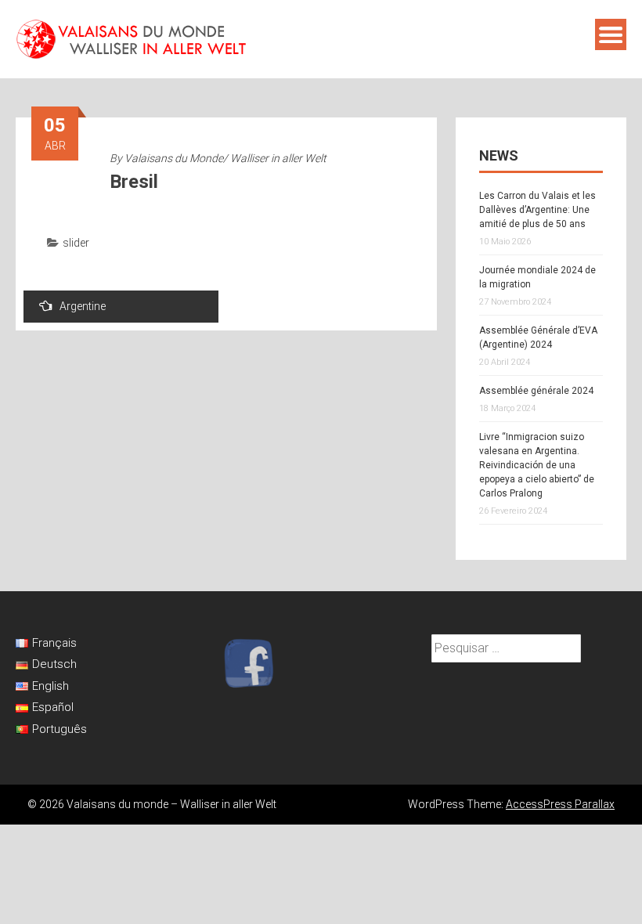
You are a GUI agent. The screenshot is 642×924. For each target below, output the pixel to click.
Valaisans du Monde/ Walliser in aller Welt (225, 158)
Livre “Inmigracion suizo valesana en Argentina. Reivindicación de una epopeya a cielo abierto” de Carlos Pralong (536, 465)
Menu (610, 34)
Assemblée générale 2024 (536, 390)
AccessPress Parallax (560, 804)
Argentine (83, 306)
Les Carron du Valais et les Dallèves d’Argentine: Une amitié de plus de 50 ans (537, 209)
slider (76, 242)
